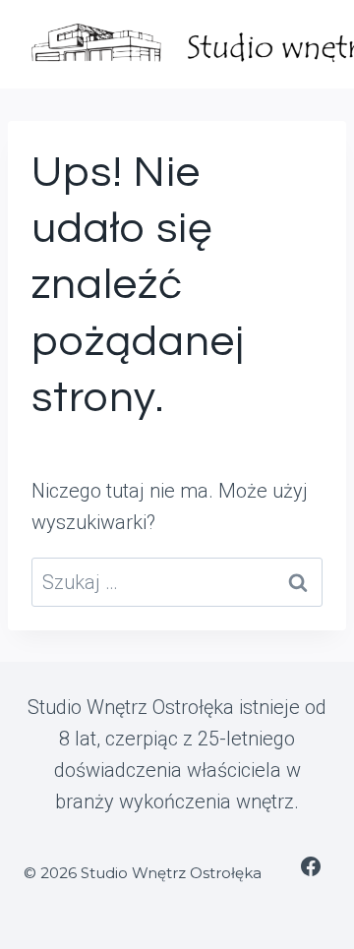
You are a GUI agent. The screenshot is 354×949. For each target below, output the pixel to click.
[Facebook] (310, 866)
